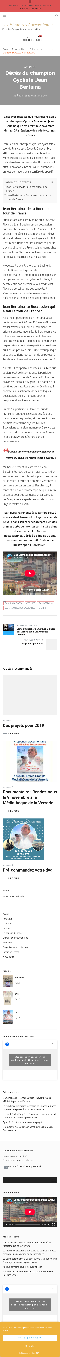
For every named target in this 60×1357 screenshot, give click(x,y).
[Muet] (49, 1224)
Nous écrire (8, 956)
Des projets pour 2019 (23, 725)
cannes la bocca (13, 603)
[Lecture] (6, 1224)
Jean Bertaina (46, 603)
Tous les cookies (30, 1338)
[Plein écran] (53, 1224)
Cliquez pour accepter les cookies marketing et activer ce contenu (30, 1060)
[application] (30, 1212)
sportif (42, 608)
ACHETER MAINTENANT (30, 8)
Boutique (7, 942)
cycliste (30, 603)
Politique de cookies (27, 1353)
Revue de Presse (11, 952)
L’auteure (7, 923)
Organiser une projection (15, 947)
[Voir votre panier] (39, 37)
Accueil (6, 914)
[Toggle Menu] (53, 1180)
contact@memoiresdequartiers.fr (25, 1166)
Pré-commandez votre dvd (27, 870)
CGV (37, 1353)
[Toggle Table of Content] (51, 182)
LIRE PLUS (13, 734)
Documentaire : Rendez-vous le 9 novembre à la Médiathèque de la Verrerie (30, 797)
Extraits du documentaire (15, 937)
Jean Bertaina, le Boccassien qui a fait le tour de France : (29, 197)
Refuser (30, 1345)
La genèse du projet (12, 933)
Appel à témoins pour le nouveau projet (22, 1122)
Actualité (30, 67)
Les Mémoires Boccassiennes (28, 24)
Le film (6, 928)
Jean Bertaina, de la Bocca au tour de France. (27, 188)
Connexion (28, 40)
